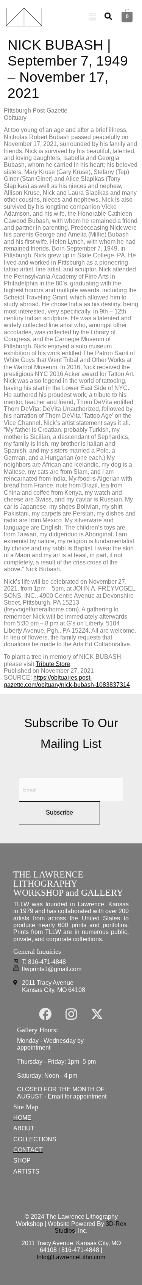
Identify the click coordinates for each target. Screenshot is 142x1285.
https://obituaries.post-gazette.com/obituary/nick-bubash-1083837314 (67, 681)
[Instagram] (71, 1014)
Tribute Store (53, 664)
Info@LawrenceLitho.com (71, 1257)
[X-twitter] (97, 1014)
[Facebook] (45, 1014)
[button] (92, 17)
